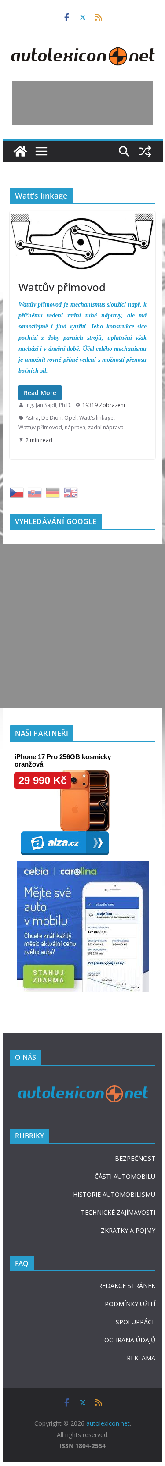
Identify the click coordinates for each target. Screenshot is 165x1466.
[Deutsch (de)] (53, 492)
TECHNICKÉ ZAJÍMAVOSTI (118, 1212)
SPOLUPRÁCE (135, 1322)
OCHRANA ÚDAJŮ (129, 1340)
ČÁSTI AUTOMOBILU (125, 1176)
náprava (75, 427)
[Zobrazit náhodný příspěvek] (144, 151)
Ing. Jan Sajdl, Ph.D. (49, 405)
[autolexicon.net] (20, 151)
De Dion (51, 417)
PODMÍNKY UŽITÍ (130, 1304)
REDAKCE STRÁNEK (126, 1285)
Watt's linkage (96, 417)
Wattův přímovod (62, 287)
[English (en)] (71, 492)
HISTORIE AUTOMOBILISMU (114, 1194)
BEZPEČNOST (135, 1158)
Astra (32, 417)
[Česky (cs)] (17, 492)
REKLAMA (141, 1358)
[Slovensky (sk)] (35, 492)
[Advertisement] (82, 103)
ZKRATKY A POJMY (128, 1230)
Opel (70, 417)
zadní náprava (106, 427)
